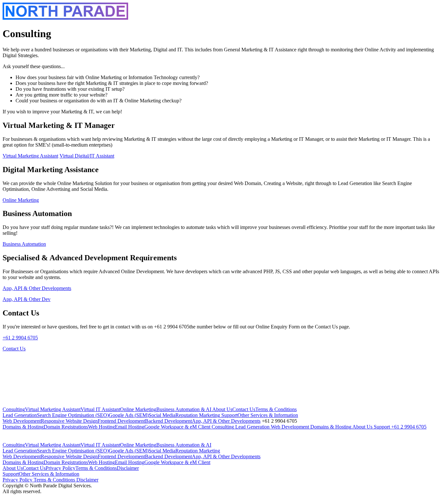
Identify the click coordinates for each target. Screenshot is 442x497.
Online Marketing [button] (21, 200)
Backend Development (168, 421)
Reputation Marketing (197, 415)
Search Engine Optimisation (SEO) (73, 415)
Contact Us (243, 409)
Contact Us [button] (14, 348)
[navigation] (221, 418)
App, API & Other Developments (226, 421)
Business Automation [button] (24, 244)
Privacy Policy (60, 468)
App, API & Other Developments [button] (37, 288)
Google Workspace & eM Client (177, 427)
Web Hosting (101, 427)
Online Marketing (138, 409)
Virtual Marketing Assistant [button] (30, 156)
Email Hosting (129, 427)
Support (229, 415)
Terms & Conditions (276, 409)
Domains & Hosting (23, 427)
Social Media (162, 415)
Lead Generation (20, 415)
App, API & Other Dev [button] (26, 299)
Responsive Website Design (69, 421)
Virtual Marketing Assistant (53, 409)
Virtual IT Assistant (100, 409)
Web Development (22, 421)
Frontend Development (121, 421)
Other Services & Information (268, 415)
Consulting (14, 409)
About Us (221, 409)
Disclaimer (128, 468)
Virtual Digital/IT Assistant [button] (87, 156)
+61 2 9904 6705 (20, 337)
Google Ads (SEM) (129, 415)
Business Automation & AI (183, 409)
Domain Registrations (66, 427)
